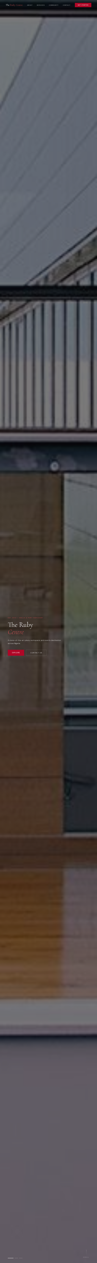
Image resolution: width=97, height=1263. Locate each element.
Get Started (83, 5)
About (30, 5)
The (14, 5)
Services (41, 5)
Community (54, 5)
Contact (66, 5)
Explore (16, 653)
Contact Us (36, 653)
